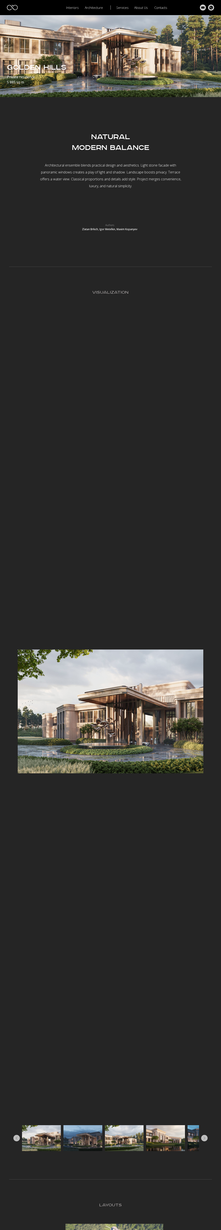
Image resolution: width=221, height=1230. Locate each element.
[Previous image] (16, 1138)
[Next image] (204, 1138)
